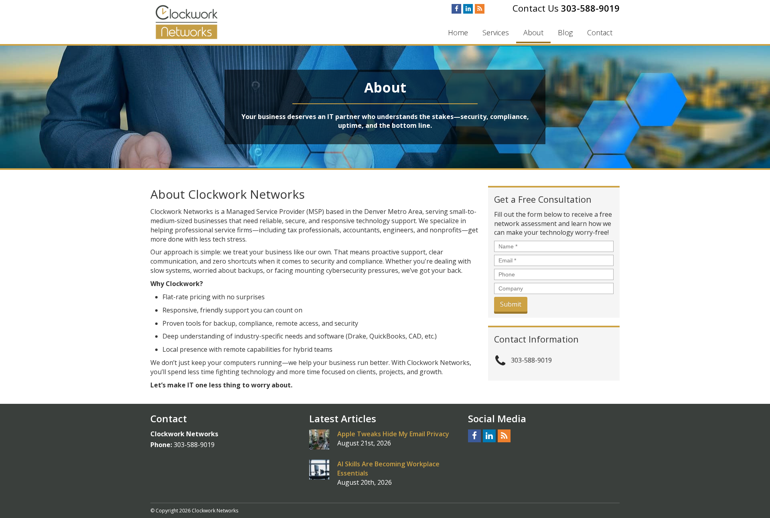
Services (495, 32)
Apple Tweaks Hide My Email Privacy (393, 433)
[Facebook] (456, 8)
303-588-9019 (590, 8)
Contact (599, 32)
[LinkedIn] (468, 8)
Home (458, 32)
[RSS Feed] (479, 8)
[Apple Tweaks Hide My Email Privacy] (319, 439)
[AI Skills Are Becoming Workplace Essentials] (319, 470)
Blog (565, 32)
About (533, 32)
